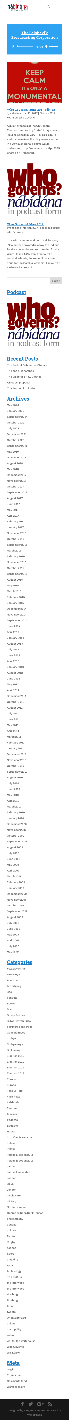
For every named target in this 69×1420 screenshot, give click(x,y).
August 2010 (15, 777)
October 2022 (15, 422)
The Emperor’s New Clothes (24, 376)
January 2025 (15, 411)
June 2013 (13, 655)
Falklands (13, 1102)
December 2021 (17, 434)
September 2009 (17, 841)
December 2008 (17, 893)
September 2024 (17, 416)
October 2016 (15, 539)
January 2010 (15, 818)
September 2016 (17, 544)
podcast (45, 228)
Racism (11, 1236)
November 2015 (16, 562)
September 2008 (17, 911)
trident (11, 1306)
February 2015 (16, 597)
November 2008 (17, 899)
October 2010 (15, 765)
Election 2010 (15, 1056)
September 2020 (17, 445)
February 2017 (16, 521)
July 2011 (13, 713)
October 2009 (15, 835)
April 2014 (13, 632)
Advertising (14, 986)
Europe (11, 1079)
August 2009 (15, 847)
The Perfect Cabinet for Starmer (27, 365)
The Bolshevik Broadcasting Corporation (34, 35)
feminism (12, 1114)
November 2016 (16, 533)
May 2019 (13, 451)
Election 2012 (15, 1061)
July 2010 (13, 783)
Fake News (13, 1096)
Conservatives (16, 1032)
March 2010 (14, 806)
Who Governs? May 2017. (25, 224)
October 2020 (15, 440)
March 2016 (14, 550)
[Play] (13, 46)
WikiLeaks (13, 1352)
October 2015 (15, 568)
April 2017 (13, 515)
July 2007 (13, 946)
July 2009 (13, 853)
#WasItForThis (16, 968)
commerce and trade (20, 1026)
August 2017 (15, 498)
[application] (34, 44)
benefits (12, 997)
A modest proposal (18, 382)
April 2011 (13, 731)
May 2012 (13, 684)
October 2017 (15, 486)
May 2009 (13, 864)
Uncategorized (16, 1317)
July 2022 (13, 428)
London (11, 1189)
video (10, 1335)
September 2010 (17, 771)
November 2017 (16, 480)
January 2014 (15, 637)
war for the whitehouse (21, 1341)
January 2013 (15, 667)
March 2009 (14, 876)
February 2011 (16, 742)
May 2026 (13, 405)
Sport (10, 1253)
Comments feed (17, 1381)
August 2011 (15, 707)
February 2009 (16, 882)
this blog (12, 1294)
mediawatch (14, 1195)
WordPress (34, 1414)
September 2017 (17, 492)
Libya (10, 1184)
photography (15, 1218)
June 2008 (13, 928)
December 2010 (17, 754)
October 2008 (15, 905)
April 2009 (13, 870)
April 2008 (13, 940)
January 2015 (15, 603)
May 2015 (13, 585)
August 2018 (15, 463)
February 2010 (16, 812)
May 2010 (13, 795)
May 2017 (13, 509)
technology (14, 1271)
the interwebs (15, 1282)
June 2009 (13, 859)
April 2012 (13, 690)
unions (11, 1323)
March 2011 (14, 736)
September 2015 (17, 573)
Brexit (10, 1009)
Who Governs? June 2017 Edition (31, 109)
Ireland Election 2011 (20, 1154)
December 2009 (17, 824)
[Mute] (46, 46)
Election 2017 (47, 113)
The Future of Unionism (21, 388)
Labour (11, 1166)
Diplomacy (13, 1050)
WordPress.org (16, 1386)
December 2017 (17, 475)
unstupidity (14, 1329)
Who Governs (27, 117)
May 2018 (13, 469)
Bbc (9, 992)
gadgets (12, 1120)
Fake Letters (14, 1090)
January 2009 (15, 888)
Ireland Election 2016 (20, 1160)
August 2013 (15, 643)
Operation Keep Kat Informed (25, 1213)
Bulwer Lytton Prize (19, 1021)
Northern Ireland (17, 1207)
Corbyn (11, 1038)
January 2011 (15, 748)
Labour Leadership (18, 1172)
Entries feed (14, 1375)
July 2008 (13, 923)
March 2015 (14, 591)
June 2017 (13, 504)
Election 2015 (15, 1067)
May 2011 (13, 725)
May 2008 (13, 934)
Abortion (12, 980)
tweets (11, 1312)
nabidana (15, 113)
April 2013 (13, 661)
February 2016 (16, 556)
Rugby (11, 1242)
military (11, 1201)
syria (10, 1265)
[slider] (54, 46)
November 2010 (16, 760)
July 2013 (13, 649)
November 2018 (16, 457)
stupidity (12, 1259)
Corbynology (15, 1044)
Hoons (11, 1131)
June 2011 (13, 719)
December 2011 (16, 696)
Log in (11, 1369)
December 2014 (17, 608)
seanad (11, 1248)
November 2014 (17, 614)
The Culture (14, 1277)
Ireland (11, 1143)
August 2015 (15, 579)
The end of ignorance (20, 371)
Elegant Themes (34, 1410)
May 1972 (13, 952)
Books (11, 1003)
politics (55, 228)
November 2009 (17, 829)
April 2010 (13, 800)
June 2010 (13, 789)
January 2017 (15, 527)
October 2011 (15, 701)
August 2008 (15, 917)
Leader (11, 1178)
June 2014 (13, 626)
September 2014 (17, 620)
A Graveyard (14, 974)
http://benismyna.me (20, 1137)
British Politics (16, 1015)
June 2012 (13, 678)
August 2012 (15, 672)
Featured (12, 117)
